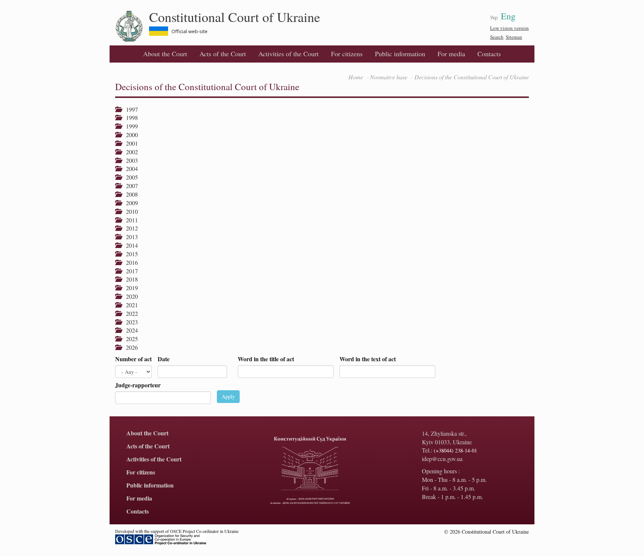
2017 (129, 271)
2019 (129, 288)
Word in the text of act (368, 359)
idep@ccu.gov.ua (442, 459)
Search (496, 37)
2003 (129, 160)
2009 (129, 203)
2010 (129, 211)
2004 (129, 168)
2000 (129, 135)
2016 (129, 262)
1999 (129, 126)
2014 (129, 245)
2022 (129, 313)
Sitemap (514, 37)
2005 (129, 177)
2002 (129, 152)
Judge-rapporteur (138, 385)
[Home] (132, 26)
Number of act (133, 359)
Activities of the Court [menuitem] (288, 53)
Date (164, 359)
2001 (129, 143)
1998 (129, 117)
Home (355, 77)
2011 (129, 220)
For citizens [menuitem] (347, 53)
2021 (129, 305)
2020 (129, 296)
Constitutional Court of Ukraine (234, 17)
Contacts (489, 53)
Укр (494, 17)
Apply (228, 396)
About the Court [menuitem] (165, 53)
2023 (129, 322)
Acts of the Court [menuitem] (222, 53)
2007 (129, 186)
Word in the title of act (266, 359)
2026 (129, 347)
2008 (129, 194)
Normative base (388, 77)
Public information (400, 53)
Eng (508, 16)
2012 (129, 228)
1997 (129, 109)
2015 (129, 254)
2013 (129, 237)
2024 (129, 330)
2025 (129, 339)
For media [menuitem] (451, 53)
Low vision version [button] (509, 28)
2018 (129, 279)
